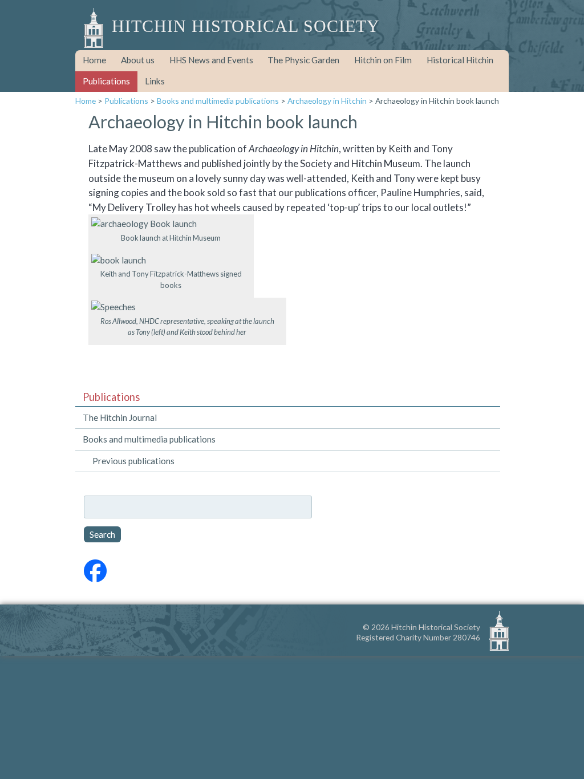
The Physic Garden (303, 60)
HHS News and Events (211, 60)
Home (94, 60)
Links (155, 81)
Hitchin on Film (383, 60)
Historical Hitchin (460, 60)
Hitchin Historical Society (246, 26)
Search (102, 534)
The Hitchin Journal (120, 417)
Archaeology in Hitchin (327, 101)
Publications (106, 81)
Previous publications (133, 461)
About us (138, 60)
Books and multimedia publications (218, 101)
